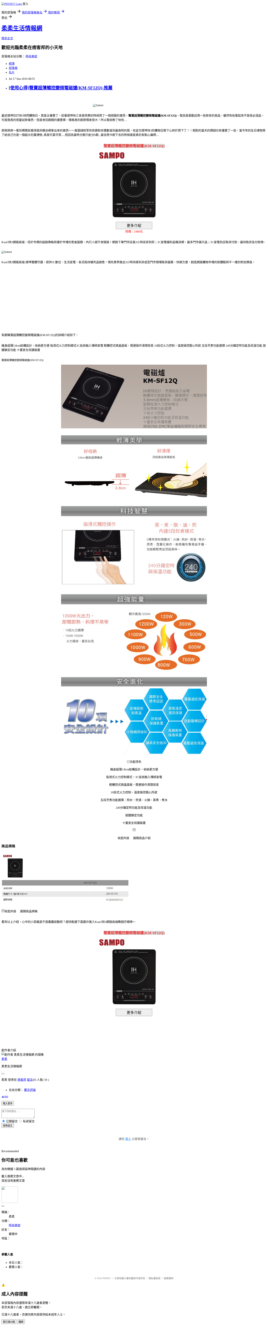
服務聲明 (168, 1278)
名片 (12, 72)
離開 (21, 1321)
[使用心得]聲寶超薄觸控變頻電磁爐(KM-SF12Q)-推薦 (60, 87)
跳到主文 (7, 38)
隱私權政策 (154, 1278)
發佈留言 (7, 1125)
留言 (30, 1079)
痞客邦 (22, 1079)
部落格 (13, 68)
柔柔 (4, 1059)
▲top (4, 1096)
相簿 (12, 63)
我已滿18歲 (9, 1321)
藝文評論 (30, 1090)
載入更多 (7, 1103)
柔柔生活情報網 (21, 28)
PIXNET (107, 1278)
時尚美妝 (31, 56)
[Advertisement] (32, 296)
